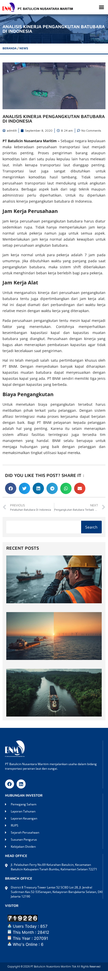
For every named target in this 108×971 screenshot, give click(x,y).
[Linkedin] (21, 784)
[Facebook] (9, 784)
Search (91, 527)
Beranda (10, 48)
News (23, 48)
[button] (101, 7)
